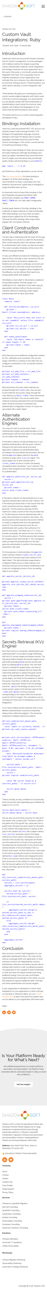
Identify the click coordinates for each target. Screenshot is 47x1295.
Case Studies (7, 1185)
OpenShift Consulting (10, 1210)
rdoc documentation (14, 176)
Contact (5, 1175)
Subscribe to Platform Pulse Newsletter (21, 1153)
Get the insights (23, 1084)
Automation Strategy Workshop (15, 1267)
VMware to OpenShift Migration (15, 1203)
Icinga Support (8, 1189)
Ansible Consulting (9, 1217)
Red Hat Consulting (10, 1207)
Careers (5, 1178)
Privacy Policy (7, 1192)
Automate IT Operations (12, 1242)
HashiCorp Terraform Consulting (15, 1228)
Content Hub (7, 1182)
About (4, 1171)
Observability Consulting (12, 1221)
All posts (7, 16)
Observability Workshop (12, 1263)
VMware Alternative (10, 1239)
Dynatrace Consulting (11, 1224)
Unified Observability (10, 1246)
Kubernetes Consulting (11, 1214)
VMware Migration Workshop (13, 1260)
